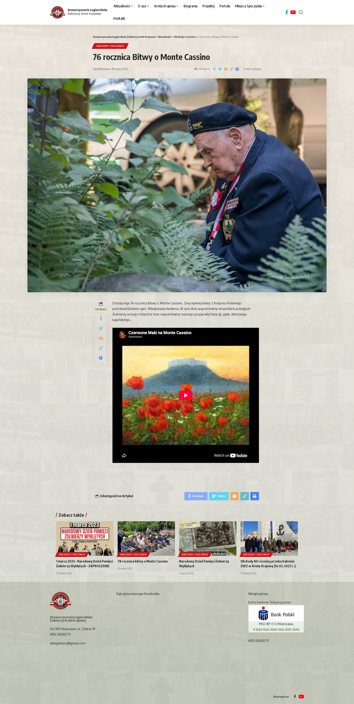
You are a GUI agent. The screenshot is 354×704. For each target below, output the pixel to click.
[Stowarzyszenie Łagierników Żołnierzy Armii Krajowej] (78, 12)
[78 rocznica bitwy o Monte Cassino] (146, 538)
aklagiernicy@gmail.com (67, 643)
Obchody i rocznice (110, 45)
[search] (301, 12)
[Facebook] (286, 12)
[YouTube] (293, 12)
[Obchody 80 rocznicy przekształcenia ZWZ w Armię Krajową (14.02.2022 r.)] (269, 538)
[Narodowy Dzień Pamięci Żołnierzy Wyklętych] (207, 538)
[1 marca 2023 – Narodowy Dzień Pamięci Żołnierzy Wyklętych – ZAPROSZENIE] (84, 538)
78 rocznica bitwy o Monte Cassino (143, 561)
